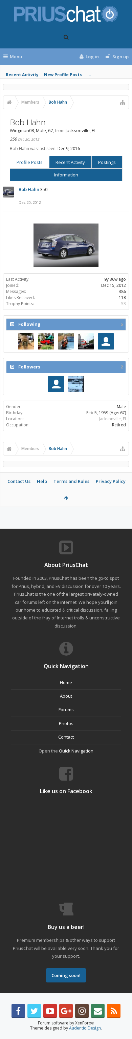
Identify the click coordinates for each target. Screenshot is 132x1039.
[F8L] (46, 341)
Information (66, 175)
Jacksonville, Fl (112, 419)
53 (123, 303)
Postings (107, 162)
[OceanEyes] (66, 341)
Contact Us (18, 481)
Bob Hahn (29, 189)
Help (42, 481)
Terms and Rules (71, 481)
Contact (66, 737)
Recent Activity (22, 75)
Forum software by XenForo (66, 1023)
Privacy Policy (111, 481)
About (66, 696)
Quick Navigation (76, 751)
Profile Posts (30, 162)
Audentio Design (85, 1028)
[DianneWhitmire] (26, 341)
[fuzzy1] (106, 341)
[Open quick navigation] (122, 102)
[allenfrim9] (56, 384)
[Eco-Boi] (76, 384)
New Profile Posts (63, 75)
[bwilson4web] (86, 341)
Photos (66, 723)
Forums (66, 709)
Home (66, 682)
